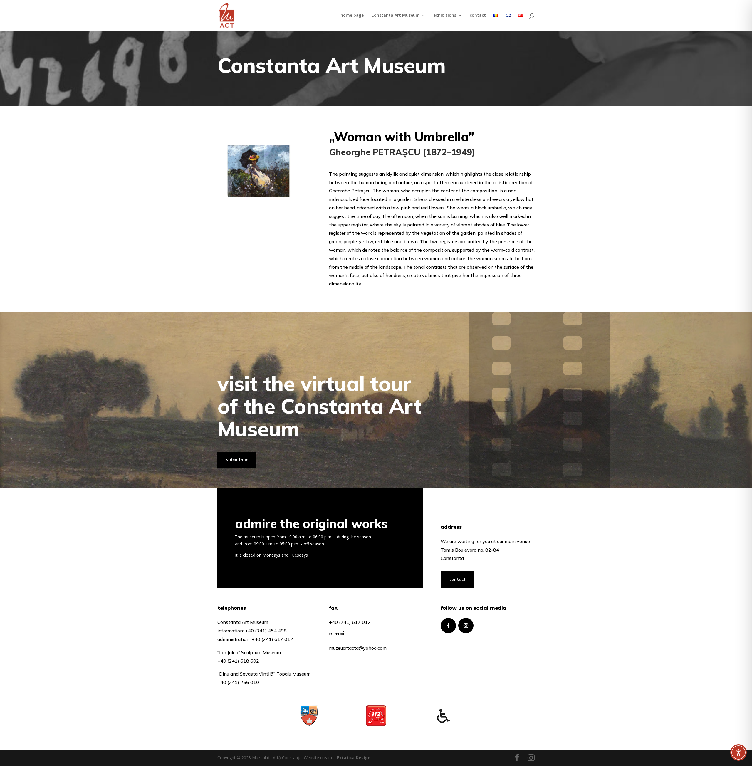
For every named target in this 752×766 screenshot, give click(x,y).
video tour (237, 459)
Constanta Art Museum (395, 15)
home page (352, 15)
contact (478, 15)
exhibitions (444, 15)
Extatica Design (353, 757)
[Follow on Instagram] (466, 625)
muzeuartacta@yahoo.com (358, 648)
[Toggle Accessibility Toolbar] (738, 752)
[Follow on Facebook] (448, 625)
